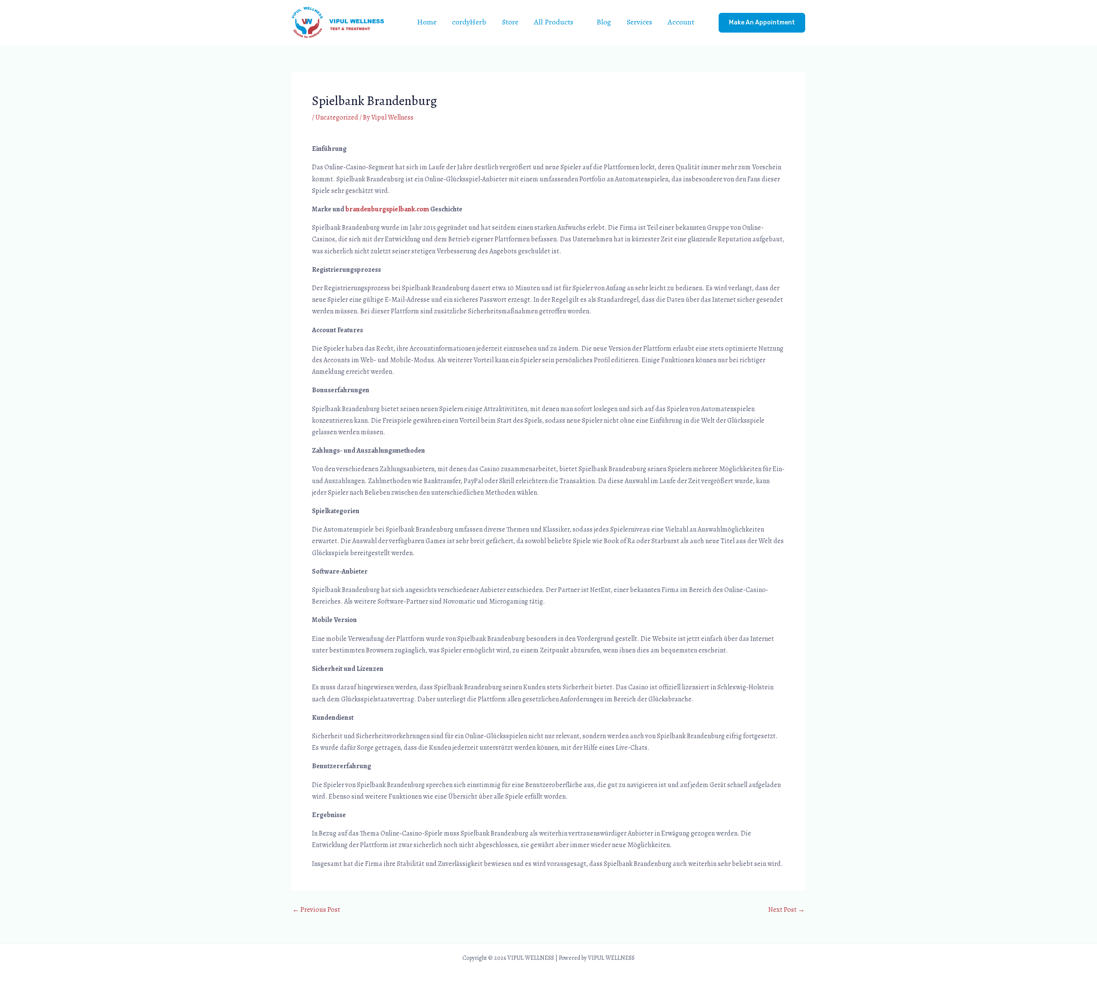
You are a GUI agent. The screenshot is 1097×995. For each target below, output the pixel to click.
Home (427, 22)
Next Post (786, 909)
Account (681, 22)
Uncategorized (336, 117)
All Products (553, 22)
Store (510, 22)
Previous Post (316, 909)
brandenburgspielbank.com (387, 209)
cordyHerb (469, 22)
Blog (603, 22)
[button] (762, 22)
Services (639, 22)
